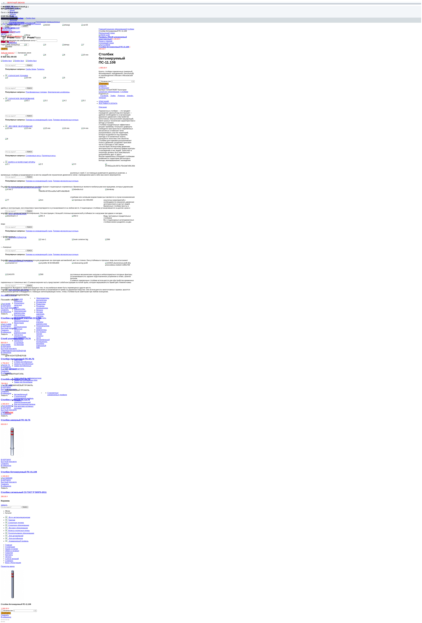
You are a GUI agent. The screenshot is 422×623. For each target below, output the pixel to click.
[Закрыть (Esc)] (2, 619)
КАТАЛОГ (9, 413)
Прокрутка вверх (8, 566)
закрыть (4, 505)
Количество (106, 81)
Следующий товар (106, 43)
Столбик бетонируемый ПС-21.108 (114, 47)
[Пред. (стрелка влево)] (2, 621)
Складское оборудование (116, 29)
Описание (104, 101)
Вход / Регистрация (13, 563)
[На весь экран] (6, 619)
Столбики (130, 29)
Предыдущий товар (107, 33)
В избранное (104, 88)
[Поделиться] (4, 619)
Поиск (29, 65)
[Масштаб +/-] (8, 619)
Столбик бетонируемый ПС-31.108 (19, 472)
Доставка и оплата (108, 103)
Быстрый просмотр (9, 369)
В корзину (104, 84)
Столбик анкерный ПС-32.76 (15, 420)
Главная (102, 29)
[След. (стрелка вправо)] (4, 621)
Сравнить (103, 86)
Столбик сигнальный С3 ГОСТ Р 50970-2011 (24, 492)
